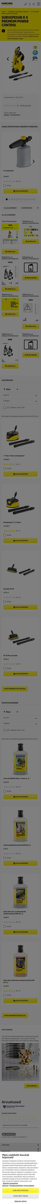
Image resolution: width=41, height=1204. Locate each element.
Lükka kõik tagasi (20, 1196)
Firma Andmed (29, 1186)
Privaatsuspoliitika (16, 1186)
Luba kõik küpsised (20, 1190)
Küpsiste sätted (20, 1201)
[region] (20, 1178)
